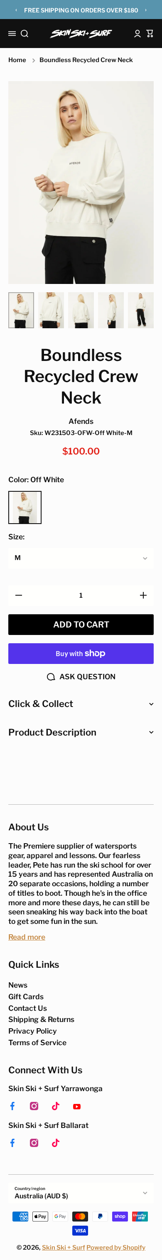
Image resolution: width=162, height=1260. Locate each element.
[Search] (24, 33)
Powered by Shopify (115, 1247)
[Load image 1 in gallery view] (21, 310)
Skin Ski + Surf (63, 1247)
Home (17, 60)
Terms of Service (37, 1042)
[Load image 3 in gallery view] (81, 310)
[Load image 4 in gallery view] (111, 310)
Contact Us (27, 1008)
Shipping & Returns (41, 1019)
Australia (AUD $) (41, 1196)
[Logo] (81, 33)
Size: (16, 536)
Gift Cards (26, 996)
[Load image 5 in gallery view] (141, 310)
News (17, 985)
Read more (26, 937)
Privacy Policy (32, 1031)
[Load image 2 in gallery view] (51, 310)
